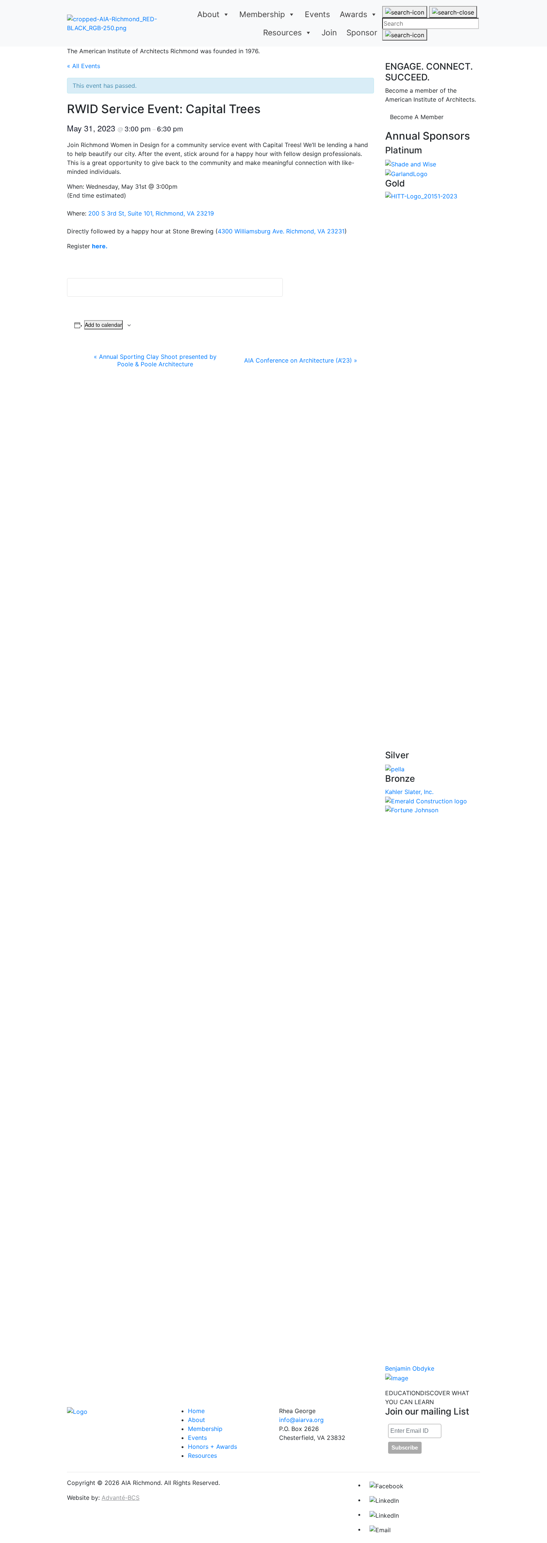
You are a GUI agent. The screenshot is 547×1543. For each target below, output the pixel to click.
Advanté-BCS (121, 1497)
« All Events (83, 66)
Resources (282, 32)
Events (317, 14)
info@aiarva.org (301, 1420)
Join (329, 32)
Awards (353, 14)
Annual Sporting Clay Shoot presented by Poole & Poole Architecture (155, 360)
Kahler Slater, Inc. (409, 792)
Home (196, 1411)
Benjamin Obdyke (409, 1368)
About (208, 14)
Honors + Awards (212, 1446)
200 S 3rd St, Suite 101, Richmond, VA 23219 (151, 213)
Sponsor (361, 32)
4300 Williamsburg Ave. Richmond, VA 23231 (281, 231)
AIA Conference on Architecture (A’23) (300, 360)
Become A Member (417, 117)
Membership (262, 14)
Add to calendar (103, 324)
